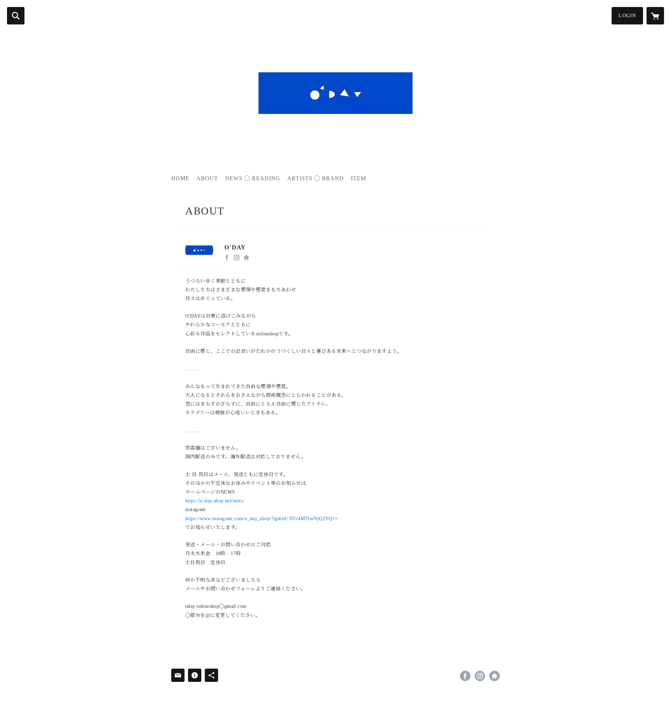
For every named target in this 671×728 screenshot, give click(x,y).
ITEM (358, 178)
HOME (180, 178)
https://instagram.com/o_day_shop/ (236, 257)
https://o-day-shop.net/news (214, 500)
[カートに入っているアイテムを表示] (655, 15)
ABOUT (207, 178)
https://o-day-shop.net (246, 257)
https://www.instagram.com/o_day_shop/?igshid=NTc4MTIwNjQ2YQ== (261, 518)
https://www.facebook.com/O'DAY (227, 257)
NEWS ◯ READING (252, 178)
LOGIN (627, 15)
